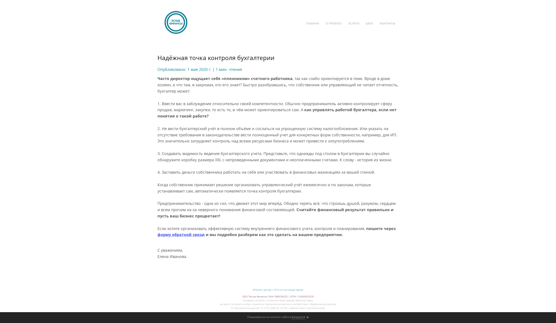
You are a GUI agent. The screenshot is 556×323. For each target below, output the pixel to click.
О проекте (334, 23)
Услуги (353, 23)
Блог (369, 23)
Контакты (387, 23)
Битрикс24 (298, 317)
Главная (312, 23)
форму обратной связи (181, 234)
